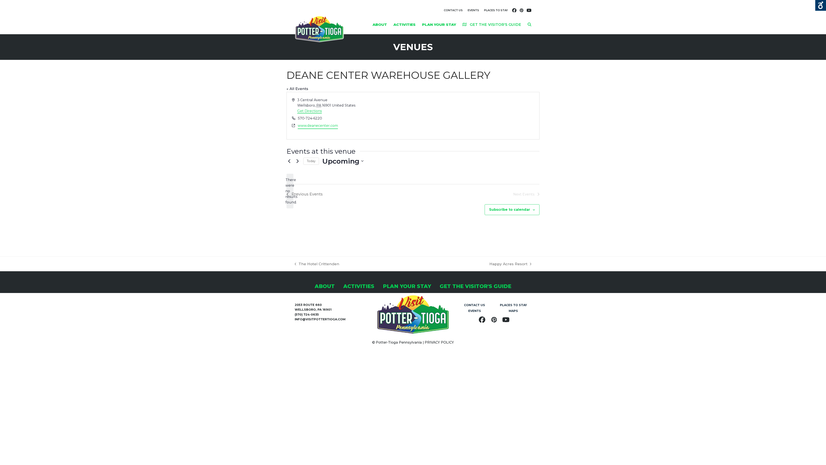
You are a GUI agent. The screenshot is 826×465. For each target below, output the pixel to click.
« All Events (297, 89)
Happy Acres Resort (508, 264)
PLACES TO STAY (496, 10)
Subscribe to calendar (509, 210)
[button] (529, 24)
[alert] (290, 191)
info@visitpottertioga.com (320, 319)
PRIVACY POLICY (439, 342)
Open (820, 5)
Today (311, 161)
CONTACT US (453, 10)
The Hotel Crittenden (317, 264)
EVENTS (473, 10)
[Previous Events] (289, 161)
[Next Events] (297, 161)
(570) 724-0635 (307, 314)
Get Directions (309, 111)
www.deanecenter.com (318, 126)
